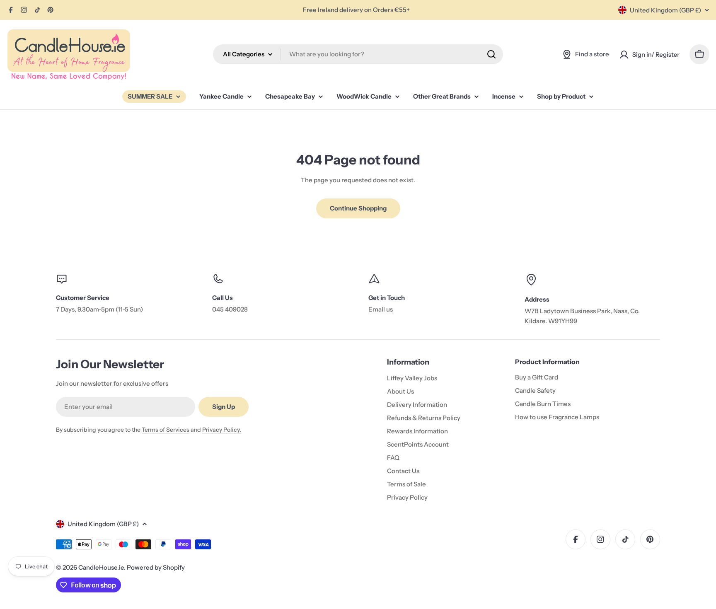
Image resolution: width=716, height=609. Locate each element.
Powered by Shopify (156, 567)
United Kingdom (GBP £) (665, 10)
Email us (380, 309)
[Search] (491, 54)
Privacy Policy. (221, 429)
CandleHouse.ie (101, 567)
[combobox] (358, 54)
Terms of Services (165, 429)
